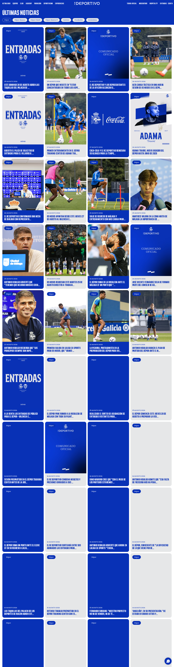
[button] (168, 661)
